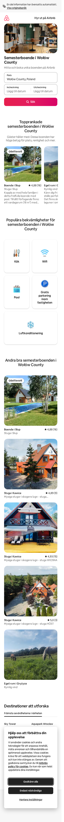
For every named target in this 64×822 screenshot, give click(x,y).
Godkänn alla (30, 781)
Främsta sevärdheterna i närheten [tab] (23, 713)
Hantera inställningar (30, 799)
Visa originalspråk (17, 7)
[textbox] (17, 91)
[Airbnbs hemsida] (6, 18)
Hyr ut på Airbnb (44, 18)
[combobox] (31, 79)
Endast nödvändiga (31, 790)
